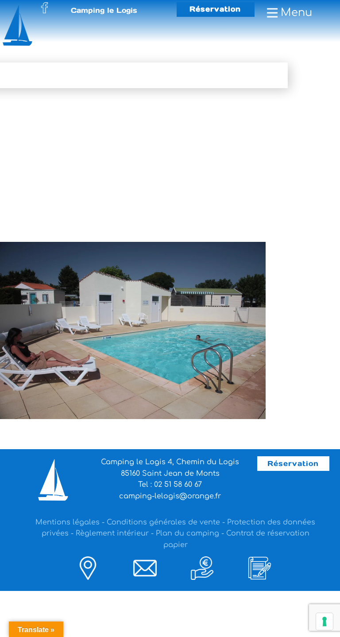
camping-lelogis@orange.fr (170, 496)
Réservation (215, 8)
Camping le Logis (104, 10)
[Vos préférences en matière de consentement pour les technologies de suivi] (324, 621)
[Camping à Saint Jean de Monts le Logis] (24, 25)
